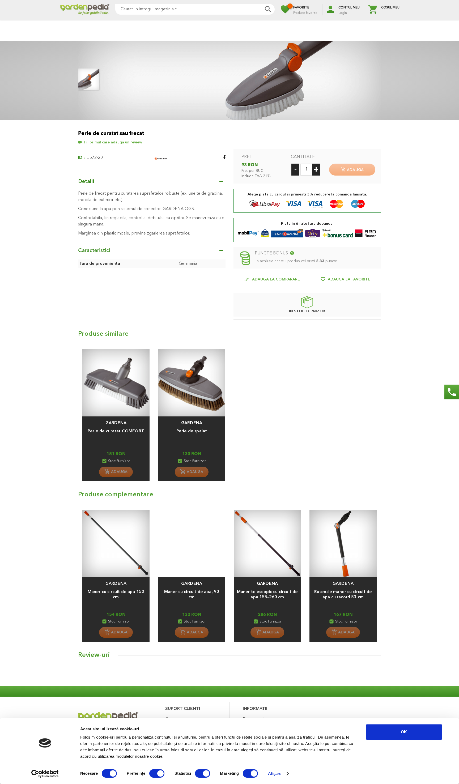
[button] (116, 420)
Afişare (275, 773)
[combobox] (195, 9)
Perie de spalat (191, 431)
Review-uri (94, 655)
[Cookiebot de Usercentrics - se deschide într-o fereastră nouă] (45, 774)
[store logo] (85, 10)
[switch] (156, 774)
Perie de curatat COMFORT (116, 431)
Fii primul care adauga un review (113, 142)
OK (404, 732)
